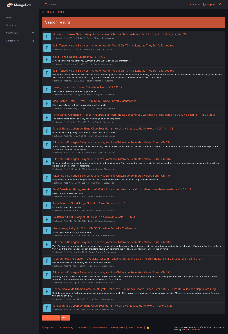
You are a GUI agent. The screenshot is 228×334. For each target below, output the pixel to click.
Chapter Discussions (104, 38)
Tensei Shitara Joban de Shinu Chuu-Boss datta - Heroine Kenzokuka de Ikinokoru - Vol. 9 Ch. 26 (112, 305)
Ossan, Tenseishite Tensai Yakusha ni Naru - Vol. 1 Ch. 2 (87, 87)
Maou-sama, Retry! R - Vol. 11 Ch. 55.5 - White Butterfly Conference (94, 101)
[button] (15, 25)
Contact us (82, 327)
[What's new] (220, 4)
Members (10, 40)
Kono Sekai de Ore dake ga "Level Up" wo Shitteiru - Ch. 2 (88, 203)
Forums (9, 25)
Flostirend (57, 38)
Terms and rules (99, 327)
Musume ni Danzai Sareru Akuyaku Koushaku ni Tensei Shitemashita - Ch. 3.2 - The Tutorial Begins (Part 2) (119, 34)
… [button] (55, 317)
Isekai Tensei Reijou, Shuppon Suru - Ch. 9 (78, 56)
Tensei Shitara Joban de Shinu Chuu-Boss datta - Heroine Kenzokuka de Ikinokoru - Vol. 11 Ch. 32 (112, 128)
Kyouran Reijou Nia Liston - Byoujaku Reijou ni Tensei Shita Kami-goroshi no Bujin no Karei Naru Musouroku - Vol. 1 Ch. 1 (127, 258)
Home (8, 17)
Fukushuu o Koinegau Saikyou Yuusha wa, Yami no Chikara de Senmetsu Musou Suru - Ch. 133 (111, 242)
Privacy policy (118, 327)
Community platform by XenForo (199, 327)
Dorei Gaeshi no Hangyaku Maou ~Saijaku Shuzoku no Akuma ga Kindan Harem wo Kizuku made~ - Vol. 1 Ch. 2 (121, 189)
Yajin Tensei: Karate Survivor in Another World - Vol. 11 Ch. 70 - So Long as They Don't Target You (113, 45)
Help (131, 327)
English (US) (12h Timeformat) (59, 327)
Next (64, 317)
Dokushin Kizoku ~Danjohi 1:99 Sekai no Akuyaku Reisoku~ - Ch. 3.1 (94, 217)
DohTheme (195, 330)
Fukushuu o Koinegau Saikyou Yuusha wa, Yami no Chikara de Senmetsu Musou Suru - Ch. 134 (111, 142)
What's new (11, 33)
